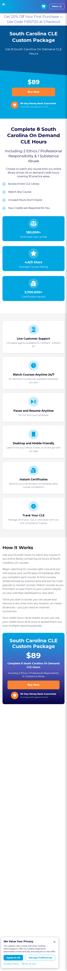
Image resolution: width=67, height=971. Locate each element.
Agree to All (13, 957)
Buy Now (33, 91)
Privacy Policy (11, 963)
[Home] (6, 6)
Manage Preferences (40, 957)
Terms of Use (29, 963)
